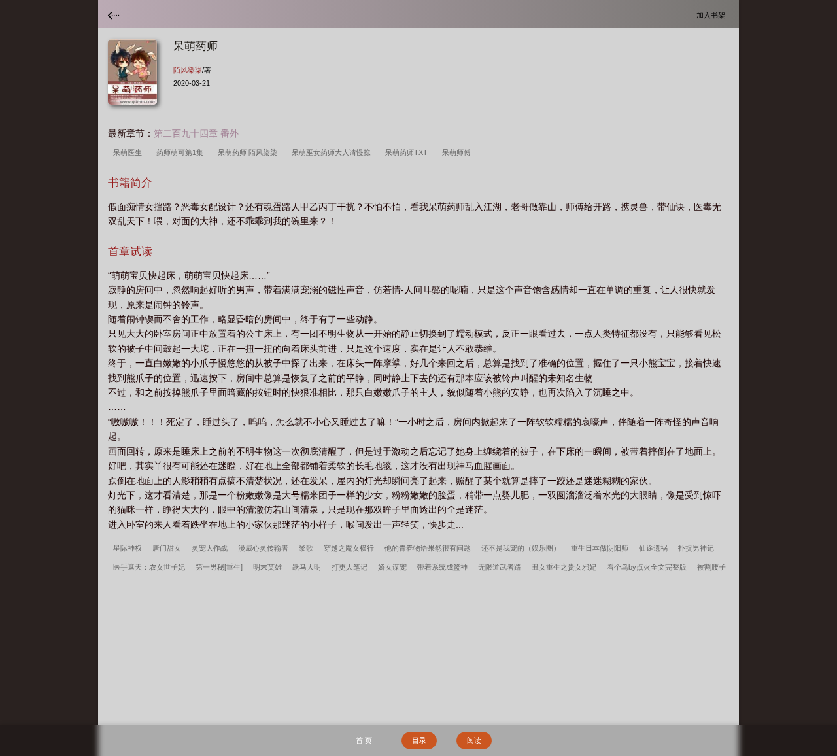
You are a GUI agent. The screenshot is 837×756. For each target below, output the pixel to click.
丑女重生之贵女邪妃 (564, 567)
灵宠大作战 (210, 548)
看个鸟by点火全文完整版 (647, 567)
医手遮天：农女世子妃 (149, 567)
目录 (419, 740)
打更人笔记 (349, 567)
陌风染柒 (187, 70)
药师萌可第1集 (181, 152)
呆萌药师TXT (408, 152)
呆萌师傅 (458, 152)
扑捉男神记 (696, 548)
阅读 (474, 740)
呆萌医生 (129, 152)
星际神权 (127, 548)
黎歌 (306, 548)
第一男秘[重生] (219, 567)
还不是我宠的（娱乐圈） (520, 548)
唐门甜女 (166, 548)
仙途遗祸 (653, 548)
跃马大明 (306, 567)
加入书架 (712, 14)
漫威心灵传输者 (263, 548)
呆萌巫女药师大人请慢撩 (333, 152)
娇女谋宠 (392, 567)
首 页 (364, 740)
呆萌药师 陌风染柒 (249, 152)
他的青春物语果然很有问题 (427, 548)
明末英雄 (267, 567)
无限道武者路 (499, 567)
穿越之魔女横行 (349, 548)
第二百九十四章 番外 (196, 133)
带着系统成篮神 (442, 567)
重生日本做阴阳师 (599, 548)
